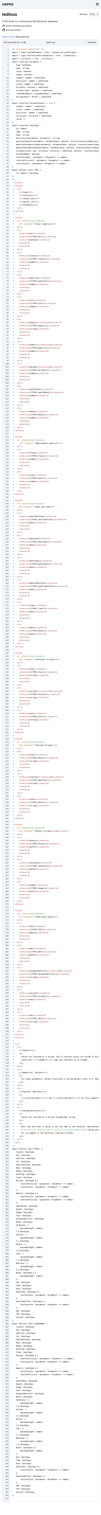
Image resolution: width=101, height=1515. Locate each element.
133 (7, 469)
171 (7, 589)
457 (7, 1498)
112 (7, 402)
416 (7, 1368)
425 (7, 1397)
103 (7, 373)
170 (7, 586)
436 (7, 1432)
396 (7, 1305)
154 (7, 535)
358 (7, 1184)
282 (7, 942)
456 (7, 1495)
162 (7, 561)
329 (7, 1092)
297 (7, 990)
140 (7, 491)
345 (7, 1142)
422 (7, 1387)
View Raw (92, 42)
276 (7, 923)
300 (7, 999)
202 (7, 688)
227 (7, 767)
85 (7, 316)
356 (7, 1177)
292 (7, 974)
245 (7, 825)
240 (7, 809)
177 (7, 608)
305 (7, 1015)
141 (7, 494)
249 (7, 837)
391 (7, 1289)
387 (7, 1276)
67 (7, 259)
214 (7, 726)
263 (7, 882)
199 (7, 678)
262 (7, 879)
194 (7, 662)
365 (7, 1206)
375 (7, 1238)
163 (7, 564)
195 (7, 666)
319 (7, 1060)
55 (7, 221)
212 (7, 720)
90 (7, 332)
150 (7, 523)
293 (7, 977)
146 (7, 510)
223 (7, 755)
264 (7, 885)
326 (7, 1082)
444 (7, 1457)
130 (7, 459)
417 (7, 1371)
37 (7, 163)
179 (7, 615)
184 (7, 631)
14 (7, 90)
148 (7, 516)
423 (7, 1390)
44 (7, 186)
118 (7, 421)
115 (7, 411)
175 (7, 602)
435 (7, 1428)
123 (7, 437)
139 (7, 488)
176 (7, 605)
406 (7, 1336)
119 (7, 424)
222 (7, 751)
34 (7, 154)
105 (7, 380)
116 (7, 415)
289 (7, 964)
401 (7, 1320)
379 (7, 1250)
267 (7, 895)
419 (7, 1378)
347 (7, 1149)
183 (7, 628)
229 (7, 774)
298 (7, 993)
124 (7, 440)
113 (7, 405)
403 (7, 1327)
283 (7, 945)
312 (7, 1038)
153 (7, 532)
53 (7, 214)
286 (7, 955)
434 (7, 1425)
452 (7, 1482)
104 (7, 376)
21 (7, 113)
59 (7, 233)
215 (7, 729)
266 (7, 891)
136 (7, 478)
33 (7, 151)
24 (7, 122)
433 (7, 1422)
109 (7, 392)
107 (7, 386)
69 (7, 265)
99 (7, 361)
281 (7, 939)
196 (7, 669)
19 (7, 106)
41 (7, 176)
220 (7, 745)
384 (7, 1266)
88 (7, 326)
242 (7, 815)
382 (7, 1260)
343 (7, 1136)
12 (7, 84)
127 (7, 450)
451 (7, 1479)
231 (7, 780)
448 (7, 1470)
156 (7, 542)
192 (7, 656)
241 (7, 812)
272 (7, 910)
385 (7, 1270)
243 (7, 818)
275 (7, 920)
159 (7, 551)
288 (7, 961)
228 (7, 771)
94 (7, 345)
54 (7, 218)
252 (7, 847)
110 (7, 396)
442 (7, 1451)
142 (7, 497)
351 (7, 1161)
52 (7, 211)
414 (7, 1362)
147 (7, 513)
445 (7, 1460)
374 (7, 1235)
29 (7, 138)
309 (7, 1028)
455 (7, 1492)
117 (7, 418)
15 (7, 94)
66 (7, 256)
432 (7, 1419)
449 (7, 1473)
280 (7, 936)
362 (7, 1196)
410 (7, 1349)
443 (7, 1454)
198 (7, 675)
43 (7, 183)
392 (7, 1292)
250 (7, 840)
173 (7, 596)
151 (7, 526)
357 (7, 1181)
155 (7, 539)
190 (7, 650)
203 (7, 691)
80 (7, 300)
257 (7, 863)
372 (7, 1228)
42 (7, 179)
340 (7, 1127)
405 (7, 1333)
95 (7, 348)
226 (7, 764)
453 (7, 1486)
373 (7, 1231)
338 (7, 1120)
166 (7, 573)
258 (7, 866)
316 (7, 1050)
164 (7, 567)
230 (7, 777)
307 (7, 1022)
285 (7, 952)
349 (7, 1155)
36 (7, 160)
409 (7, 1346)
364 (7, 1203)
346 (7, 1146)
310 (7, 1031)
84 (7, 313)
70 (7, 268)
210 (7, 713)
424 (7, 1394)
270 (7, 904)
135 (7, 475)
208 (7, 707)
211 (7, 717)
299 (7, 996)
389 (7, 1282)
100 (7, 364)
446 (7, 1463)
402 (7, 1324)
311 (7, 1034)
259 (7, 869)
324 (7, 1076)
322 (7, 1069)
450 (7, 1476)
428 (7, 1406)
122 (7, 434)
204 (7, 694)
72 (7, 275)
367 (7, 1212)
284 (7, 949)
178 (7, 612)
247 (7, 831)
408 (7, 1343)
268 (7, 898)
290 (7, 968)
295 (7, 983)
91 (7, 335)
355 (7, 1174)
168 (7, 580)
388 (7, 1279)
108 (7, 389)
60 (7, 237)
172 (7, 593)
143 (7, 500)
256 (7, 860)
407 (7, 1339)
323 (7, 1072)
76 (7, 287)
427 (7, 1403)
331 (7, 1098)
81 (7, 303)
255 (7, 856)
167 (7, 577)
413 (7, 1359)
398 (7, 1311)
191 (7, 653)
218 (7, 739)
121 (7, 430)
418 (7, 1374)
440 (7, 1444)
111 (7, 399)
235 (7, 793)
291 (7, 971)
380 (7, 1254)
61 (7, 240)
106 (7, 383)
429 (7, 1409)
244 (7, 821)
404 (7, 1330)
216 (7, 732)
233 (7, 786)
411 (7, 1352)
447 (7, 1467)
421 (7, 1384)
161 (7, 558)
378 (7, 1247)
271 (7, 907)
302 (7, 1006)
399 (7, 1314)
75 (7, 284)
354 (7, 1171)
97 (7, 354)
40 (7, 173)
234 (7, 790)
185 (7, 634)
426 (7, 1400)
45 (7, 189)
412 (7, 1355)
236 (7, 796)
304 (7, 1012)
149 (7, 519)
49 (7, 202)
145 (7, 507)
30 (7, 141)
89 (7, 329)
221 (7, 748)
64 (7, 249)
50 (7, 205)
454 (7, 1489)
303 (7, 1009)
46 (7, 192)
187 (7, 640)
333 (7, 1104)
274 (7, 917)
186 (7, 637)
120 (7, 427)
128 (7, 453)
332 (7, 1101)
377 (7, 1244)
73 (7, 278)
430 (7, 1413)
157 (7, 545)
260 (7, 872)
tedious (6, 36)
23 (7, 119)
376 (7, 1241)
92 (7, 338)
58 (7, 230)
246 (7, 828)
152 (7, 529)
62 (7, 243)
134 (7, 472)
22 (7, 116)
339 (7, 1123)
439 (7, 1441)
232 (7, 783)
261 (7, 875)
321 (7, 1066)
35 (7, 157)
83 (7, 310)
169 (7, 583)
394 (7, 1298)
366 (7, 1209)
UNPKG (7, 4)
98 (7, 357)
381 (7, 1257)
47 (7, 195)
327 (7, 1085)
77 (7, 291)
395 (7, 1301)
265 (7, 888)
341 (7, 1130)
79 (7, 297)
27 (7, 132)
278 (7, 929)
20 (7, 109)
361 (7, 1193)
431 (7, 1416)
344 (7, 1139)
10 (7, 78)
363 (7, 1200)
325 (7, 1079)
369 (7, 1219)
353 (7, 1168)
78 (7, 294)
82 (7, 307)
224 (7, 758)
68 (7, 262)
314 (7, 1044)
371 (7, 1225)
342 (7, 1133)
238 (7, 802)
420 (7, 1381)
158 (7, 548)
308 (7, 1025)
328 (7, 1088)
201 (7, 685)
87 (7, 322)
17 (7, 100)
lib (12, 36)
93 (7, 341)
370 (7, 1222)
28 (7, 135)
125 (7, 443)
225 (7, 761)
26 (7, 129)
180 (7, 618)
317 (7, 1053)
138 (7, 485)
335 (7, 1111)
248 (7, 834)
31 (7, 144)
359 (7, 1187)
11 (7, 81)
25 (7, 125)
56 (7, 224)
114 (7, 408)
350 (7, 1158)
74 (7, 281)
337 (7, 1117)
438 (7, 1438)
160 (7, 554)
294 (7, 980)
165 (7, 570)
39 (7, 170)
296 (7, 987)
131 (7, 462)
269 (7, 901)
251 (7, 844)
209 (7, 710)
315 (7, 1047)
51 (7, 208)
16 (7, 97)
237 (7, 799)
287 (7, 958)
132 (7, 465)
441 (7, 1448)
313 (7, 1041)
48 (7, 198)
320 (7, 1063)
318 (7, 1057)
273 (7, 914)
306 (7, 1018)
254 (7, 853)
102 (7, 370)
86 (7, 319)
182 (7, 624)
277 (7, 926)
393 (7, 1295)
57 (7, 227)
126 (7, 446)
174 (7, 599)
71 (7, 272)
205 (7, 697)
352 (7, 1165)
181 (7, 621)
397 (7, 1308)
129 (7, 456)
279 (7, 933)
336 (7, 1114)
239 (7, 806)
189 (7, 647)
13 (7, 87)
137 (7, 481)
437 (7, 1435)
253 (7, 850)
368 (7, 1216)
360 (7, 1190)
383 (7, 1263)
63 (7, 246)
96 (7, 351)
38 (7, 167)
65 (7, 252)
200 (7, 682)
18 (7, 103)
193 (7, 659)
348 (7, 1152)
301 (7, 1003)
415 (7, 1365)
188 (7, 643)
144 (7, 504)
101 (7, 367)
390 (7, 1285)
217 (7, 736)
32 (7, 148)
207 (7, 704)
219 (7, 742)
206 (7, 701)
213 (7, 723)
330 (7, 1095)
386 (7, 1273)
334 (7, 1107)
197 (7, 672)
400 (7, 1317)
